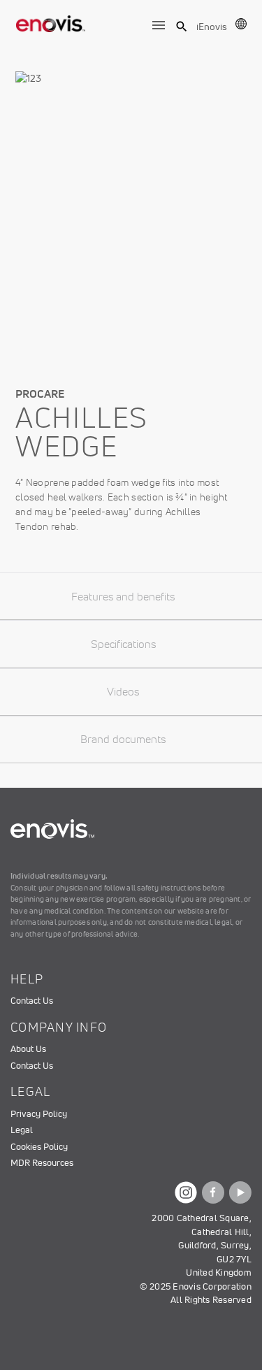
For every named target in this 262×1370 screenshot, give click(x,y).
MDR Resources (41, 1163)
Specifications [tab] (123, 644)
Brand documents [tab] (123, 739)
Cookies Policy (39, 1147)
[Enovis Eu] (51, 21)
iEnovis (211, 26)
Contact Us (31, 1001)
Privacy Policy (38, 1114)
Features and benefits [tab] (123, 596)
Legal (21, 1130)
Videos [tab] (123, 691)
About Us (28, 1049)
